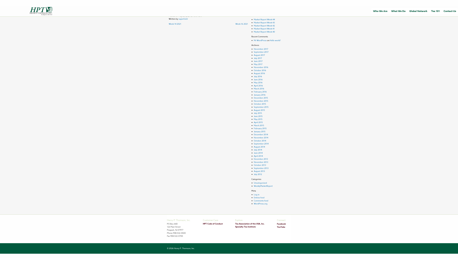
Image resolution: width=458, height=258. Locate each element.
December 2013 (261, 159)
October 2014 (260, 140)
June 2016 (258, 79)
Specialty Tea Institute (245, 226)
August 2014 (259, 146)
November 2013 (261, 162)
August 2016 (259, 73)
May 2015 (258, 119)
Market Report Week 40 (264, 31)
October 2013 (260, 165)
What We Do (398, 11)
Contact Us (450, 11)
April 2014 (258, 156)
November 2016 (261, 67)
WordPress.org (260, 203)
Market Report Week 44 (264, 19)
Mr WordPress (260, 40)
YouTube (281, 227)
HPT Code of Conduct (213, 223)
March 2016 (259, 88)
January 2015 (259, 131)
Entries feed (259, 197)
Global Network (418, 11)
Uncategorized (260, 183)
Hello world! (275, 40)
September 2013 (261, 168)
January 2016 (259, 95)
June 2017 (258, 61)
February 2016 (260, 91)
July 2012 (258, 174)
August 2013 (259, 171)
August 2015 (259, 110)
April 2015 (258, 122)
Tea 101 (435, 11)
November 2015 (261, 101)
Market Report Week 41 (264, 28)
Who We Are (380, 11)
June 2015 (258, 116)
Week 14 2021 (175, 24)
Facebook (281, 224)
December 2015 (261, 98)
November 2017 (261, 49)
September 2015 (261, 107)
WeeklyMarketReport (263, 186)
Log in (256, 194)
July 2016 (258, 76)
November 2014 (261, 137)
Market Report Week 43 (264, 22)
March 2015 (259, 125)
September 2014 (261, 143)
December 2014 (261, 134)
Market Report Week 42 (264, 25)
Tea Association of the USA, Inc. (250, 223)
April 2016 (258, 85)
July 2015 (258, 113)
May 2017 (258, 64)
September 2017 (261, 52)
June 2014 (258, 153)
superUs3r (183, 19)
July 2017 (258, 58)
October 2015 (260, 104)
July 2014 (258, 149)
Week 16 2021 (241, 24)
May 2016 (258, 82)
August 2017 (259, 55)
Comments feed (261, 200)
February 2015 (260, 128)
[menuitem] (380, 11)
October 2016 (260, 70)
